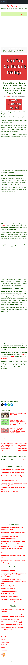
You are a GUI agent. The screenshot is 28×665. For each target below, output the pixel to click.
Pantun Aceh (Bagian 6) (7, 586)
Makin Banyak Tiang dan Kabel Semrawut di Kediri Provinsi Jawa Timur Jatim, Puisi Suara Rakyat (7, 446)
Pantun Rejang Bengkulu (8, 570)
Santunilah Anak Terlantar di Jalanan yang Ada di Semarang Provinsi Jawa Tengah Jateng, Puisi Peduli (18, 422)
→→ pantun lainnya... (7, 603)
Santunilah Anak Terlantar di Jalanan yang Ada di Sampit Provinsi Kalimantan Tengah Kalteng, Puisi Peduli (17, 430)
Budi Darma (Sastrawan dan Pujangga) (11, 624)
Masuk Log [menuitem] (3, 1)
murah (22, 354)
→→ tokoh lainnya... (6, 629)
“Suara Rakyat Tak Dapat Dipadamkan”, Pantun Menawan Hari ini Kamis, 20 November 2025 (13, 581)
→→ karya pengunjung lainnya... (10, 491)
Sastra (3, 225)
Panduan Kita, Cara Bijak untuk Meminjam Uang (18, 413)
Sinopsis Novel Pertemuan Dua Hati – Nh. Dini (13, 541)
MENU (24, 14)
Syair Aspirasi (11, 438)
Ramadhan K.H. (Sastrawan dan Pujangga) (12, 616)
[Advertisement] (14, 32)
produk (12, 356)
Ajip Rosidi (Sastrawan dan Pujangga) (11, 622)
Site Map (3, 639)
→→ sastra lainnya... (6, 564)
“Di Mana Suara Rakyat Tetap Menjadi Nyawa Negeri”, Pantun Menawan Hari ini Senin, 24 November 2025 (13, 575)
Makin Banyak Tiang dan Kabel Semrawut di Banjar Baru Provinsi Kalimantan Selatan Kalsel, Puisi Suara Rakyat (21, 446)
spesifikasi (4, 358)
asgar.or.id (4, 647)
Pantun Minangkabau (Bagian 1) (10, 591)
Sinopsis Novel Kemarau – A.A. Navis (11, 544)
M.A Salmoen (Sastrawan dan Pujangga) (12, 614)
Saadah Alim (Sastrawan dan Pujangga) (12, 627)
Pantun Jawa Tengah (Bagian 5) (9, 596)
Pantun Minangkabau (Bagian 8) (10, 594)
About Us (3, 637)
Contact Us (4, 645)
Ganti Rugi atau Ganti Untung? (9, 480)
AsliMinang (4, 650)
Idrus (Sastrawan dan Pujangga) (10, 619)
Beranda (5, 48)
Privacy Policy (5, 642)
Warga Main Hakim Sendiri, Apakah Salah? (12, 469)
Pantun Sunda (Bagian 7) (8, 588)
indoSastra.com (14, 6)
